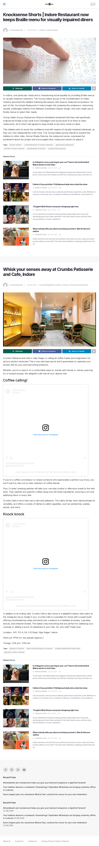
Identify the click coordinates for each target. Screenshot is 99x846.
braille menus (16, 145)
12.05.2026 (52, 210)
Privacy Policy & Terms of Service (55, 841)
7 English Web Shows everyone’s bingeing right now (56, 206)
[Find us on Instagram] (17, 769)
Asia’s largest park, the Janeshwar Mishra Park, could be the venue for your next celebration (45, 794)
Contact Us (32, 841)
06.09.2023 (31, 30)
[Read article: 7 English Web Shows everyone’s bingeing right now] (16, 214)
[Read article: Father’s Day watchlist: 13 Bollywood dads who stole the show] (16, 192)
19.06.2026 (53, 187)
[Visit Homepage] (49, 4)
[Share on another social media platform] (94, 88)
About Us (6, 841)
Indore (42, 30)
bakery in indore (17, 648)
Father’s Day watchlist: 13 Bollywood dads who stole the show (60, 184)
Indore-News (52, 30)
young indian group (56, 148)
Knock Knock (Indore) (78, 285)
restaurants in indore (36, 148)
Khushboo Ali (17, 30)
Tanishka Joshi (41, 210)
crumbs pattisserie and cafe (67, 648)
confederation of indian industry (38, 145)
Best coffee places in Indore (39, 648)
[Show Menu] (4, 4)
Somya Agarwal (41, 168)
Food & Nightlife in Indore (51, 285)
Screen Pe (19, 841)
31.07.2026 (53, 168)
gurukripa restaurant (64, 145)
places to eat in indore (14, 148)
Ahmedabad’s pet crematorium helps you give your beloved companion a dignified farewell (44, 783)
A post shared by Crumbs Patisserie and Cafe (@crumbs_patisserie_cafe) (46, 472)
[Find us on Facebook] (5, 769)
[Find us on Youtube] (24, 769)
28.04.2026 (53, 234)
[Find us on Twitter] (11, 769)
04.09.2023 (31, 285)
